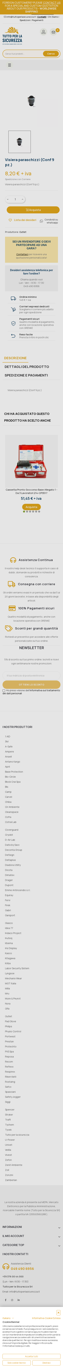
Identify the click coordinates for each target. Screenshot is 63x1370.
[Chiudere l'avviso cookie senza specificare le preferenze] (58, 1312)
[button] (8, 1318)
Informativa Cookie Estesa (46, 1318)
